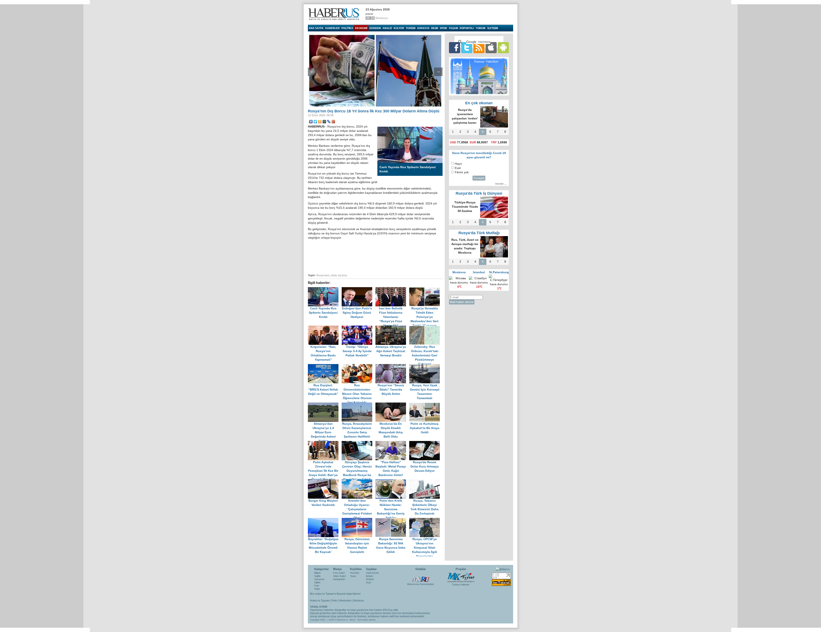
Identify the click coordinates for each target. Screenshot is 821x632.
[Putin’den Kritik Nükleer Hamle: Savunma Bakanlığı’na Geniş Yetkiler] (392, 481)
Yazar (353, 576)
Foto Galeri (339, 573)
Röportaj (467, 28)
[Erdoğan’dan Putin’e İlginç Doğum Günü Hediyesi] (358, 289)
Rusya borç (323, 275)
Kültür (399, 28)
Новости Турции (319, 600)
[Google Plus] (333, 121)
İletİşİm (492, 28)
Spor (443, 28)
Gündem (375, 28)
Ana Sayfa (316, 28)
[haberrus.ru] (334, 14)
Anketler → (501, 183)
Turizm (410, 28)
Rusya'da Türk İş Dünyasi (479, 193)
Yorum (480, 28)
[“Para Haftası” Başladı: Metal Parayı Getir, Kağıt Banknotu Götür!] (392, 443)
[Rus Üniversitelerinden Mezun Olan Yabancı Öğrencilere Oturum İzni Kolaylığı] (358, 366)
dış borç (342, 275)
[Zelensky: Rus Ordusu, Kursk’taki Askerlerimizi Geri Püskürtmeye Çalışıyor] (425, 327)
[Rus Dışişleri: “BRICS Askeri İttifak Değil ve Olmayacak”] (325, 366)
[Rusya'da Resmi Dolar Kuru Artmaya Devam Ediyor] (425, 443)
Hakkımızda (372, 573)
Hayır (458, 163)
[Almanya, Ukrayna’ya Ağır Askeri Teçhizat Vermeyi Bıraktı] (392, 327)
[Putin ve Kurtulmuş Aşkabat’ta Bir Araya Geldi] (425, 404)
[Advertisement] (375, 256)
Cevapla (478, 178)
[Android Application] (503, 47)
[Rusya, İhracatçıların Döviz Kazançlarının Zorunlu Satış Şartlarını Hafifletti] (358, 404)
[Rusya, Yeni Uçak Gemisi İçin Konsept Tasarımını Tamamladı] (425, 366)
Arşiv (368, 582)
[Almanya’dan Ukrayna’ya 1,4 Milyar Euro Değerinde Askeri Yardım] (325, 404)
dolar (334, 275)
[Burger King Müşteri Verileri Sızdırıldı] (325, 481)
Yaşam (453, 28)
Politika (347, 28)
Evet (458, 168)
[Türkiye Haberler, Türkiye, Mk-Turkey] (460, 577)
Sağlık (317, 576)
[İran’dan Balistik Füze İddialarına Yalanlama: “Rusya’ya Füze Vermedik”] (392, 289)
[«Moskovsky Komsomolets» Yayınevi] (421, 577)
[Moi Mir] (324, 121)
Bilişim (317, 573)
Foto (316, 585)
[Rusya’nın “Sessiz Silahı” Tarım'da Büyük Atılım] (392, 366)
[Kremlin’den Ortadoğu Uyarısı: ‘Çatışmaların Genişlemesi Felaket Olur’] (358, 481)
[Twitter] (315, 121)
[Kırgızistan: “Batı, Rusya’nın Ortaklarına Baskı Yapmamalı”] (325, 327)
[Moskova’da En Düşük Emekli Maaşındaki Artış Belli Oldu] (392, 404)
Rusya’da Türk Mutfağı (479, 233)
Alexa (352, 620)
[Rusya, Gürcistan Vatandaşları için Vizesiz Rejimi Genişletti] (358, 520)
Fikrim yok (462, 172)
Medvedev (345, 600)
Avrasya (423, 28)
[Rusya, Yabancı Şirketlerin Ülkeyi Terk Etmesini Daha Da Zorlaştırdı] (425, 481)
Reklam (370, 579)
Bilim (434, 28)
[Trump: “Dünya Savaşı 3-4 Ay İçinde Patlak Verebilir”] (358, 327)
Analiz (387, 28)
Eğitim (317, 582)
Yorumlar (354, 573)
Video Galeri (339, 576)
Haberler (332, 28)
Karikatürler (339, 579)
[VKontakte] (311, 121)
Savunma (319, 579)
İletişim (369, 576)
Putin (334, 600)
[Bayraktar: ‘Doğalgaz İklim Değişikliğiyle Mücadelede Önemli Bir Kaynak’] (325, 520)
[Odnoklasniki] (320, 121)
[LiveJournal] (329, 121)
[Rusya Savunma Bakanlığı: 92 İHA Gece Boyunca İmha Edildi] (392, 520)
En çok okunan (479, 103)
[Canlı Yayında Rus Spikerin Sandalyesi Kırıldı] (325, 289)
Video (317, 589)
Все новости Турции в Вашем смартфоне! (335, 593)
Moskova (358, 600)
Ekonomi (361, 28)
